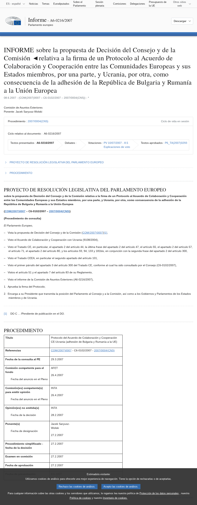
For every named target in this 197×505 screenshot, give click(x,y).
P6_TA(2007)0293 (176, 142)
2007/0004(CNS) (38, 121)
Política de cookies (80, 498)
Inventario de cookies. (115, 498)
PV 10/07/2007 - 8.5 (116, 142)
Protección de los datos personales (159, 493)
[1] (105, 232)
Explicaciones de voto (117, 146)
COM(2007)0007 (15, 211)
